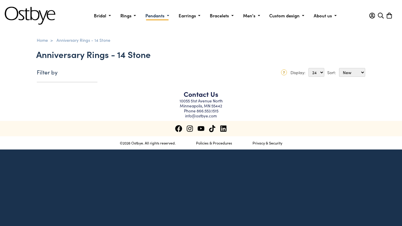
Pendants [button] (155, 15)
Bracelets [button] (220, 15)
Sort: (331, 72)
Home (42, 40)
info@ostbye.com (201, 116)
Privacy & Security (267, 142)
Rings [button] (126, 15)
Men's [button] (250, 15)
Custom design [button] (285, 15)
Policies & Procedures (214, 142)
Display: (297, 72)
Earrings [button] (188, 15)
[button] (372, 16)
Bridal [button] (100, 15)
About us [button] (323, 15)
